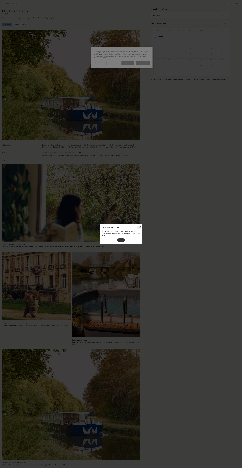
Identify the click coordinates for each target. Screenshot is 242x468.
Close (121, 240)
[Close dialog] (139, 227)
